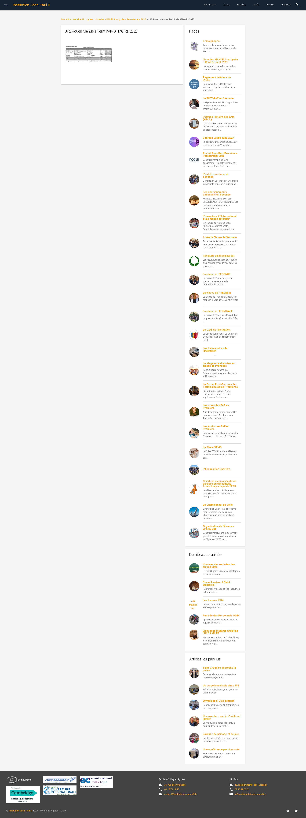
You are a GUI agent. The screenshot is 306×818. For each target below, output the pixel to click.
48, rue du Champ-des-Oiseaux (251, 785)
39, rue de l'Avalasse (175, 785)
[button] (6, 5)
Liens (63, 810)
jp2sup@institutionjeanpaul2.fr (251, 794)
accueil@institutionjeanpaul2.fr (180, 794)
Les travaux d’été (213, 600)
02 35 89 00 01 (242, 789)
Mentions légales (49, 810)
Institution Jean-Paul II (20, 810)
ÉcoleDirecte (24, 779)
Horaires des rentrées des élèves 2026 (219, 565)
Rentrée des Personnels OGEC (221, 615)
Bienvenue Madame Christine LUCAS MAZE (220, 632)
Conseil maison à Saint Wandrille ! (216, 583)
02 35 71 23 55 (171, 789)
